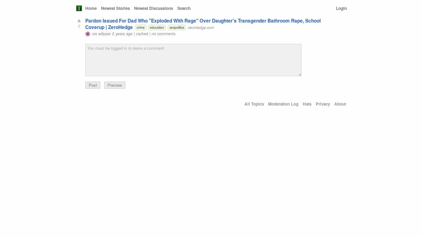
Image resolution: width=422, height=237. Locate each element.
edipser (104, 33)
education (157, 27)
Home (91, 8)
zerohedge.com (201, 27)
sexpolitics (177, 27)
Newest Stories (115, 8)
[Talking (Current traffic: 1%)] (79, 8)
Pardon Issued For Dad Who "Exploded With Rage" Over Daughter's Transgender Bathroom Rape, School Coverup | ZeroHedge (203, 24)
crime (141, 27)
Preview (115, 85)
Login (341, 8)
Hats (307, 104)
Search (184, 8)
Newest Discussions (153, 8)
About (340, 104)
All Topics (254, 104)
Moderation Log (283, 104)
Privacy (323, 104)
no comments (163, 33)
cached (142, 33)
